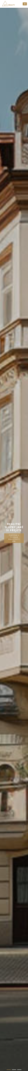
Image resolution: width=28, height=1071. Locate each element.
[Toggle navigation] (25, 3)
